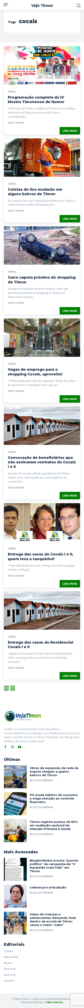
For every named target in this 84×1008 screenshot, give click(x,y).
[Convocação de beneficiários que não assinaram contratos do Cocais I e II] (42, 426)
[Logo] (23, 716)
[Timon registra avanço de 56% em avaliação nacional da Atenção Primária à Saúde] (15, 830)
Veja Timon (16, 122)
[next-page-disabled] (12, 688)
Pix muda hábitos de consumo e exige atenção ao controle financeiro (54, 798)
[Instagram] (12, 747)
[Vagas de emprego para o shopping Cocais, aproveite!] (42, 337)
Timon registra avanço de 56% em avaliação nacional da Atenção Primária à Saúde (54, 825)
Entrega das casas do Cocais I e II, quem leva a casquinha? (40, 556)
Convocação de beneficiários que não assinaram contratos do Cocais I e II (42, 462)
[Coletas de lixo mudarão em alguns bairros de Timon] (42, 157)
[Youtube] (19, 747)
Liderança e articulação (48, 887)
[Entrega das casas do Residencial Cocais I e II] (42, 610)
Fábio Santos (54, 1002)
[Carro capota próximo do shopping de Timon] (42, 245)
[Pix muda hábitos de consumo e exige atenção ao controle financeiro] (15, 803)
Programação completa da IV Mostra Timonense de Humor (36, 99)
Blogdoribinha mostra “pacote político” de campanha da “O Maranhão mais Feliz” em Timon (54, 866)
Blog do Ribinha (41, 780)
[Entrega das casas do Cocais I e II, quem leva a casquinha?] (42, 522)
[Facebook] (5, 747)
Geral (12, 92)
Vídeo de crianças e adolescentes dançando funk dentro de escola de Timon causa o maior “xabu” (53, 919)
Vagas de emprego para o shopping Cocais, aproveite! (35, 371)
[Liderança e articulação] (15, 896)
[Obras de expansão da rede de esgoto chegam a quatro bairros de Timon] (15, 776)
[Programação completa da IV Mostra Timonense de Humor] (42, 65)
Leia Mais (70, 131)
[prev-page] (6, 688)
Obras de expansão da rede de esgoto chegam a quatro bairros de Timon (54, 771)
